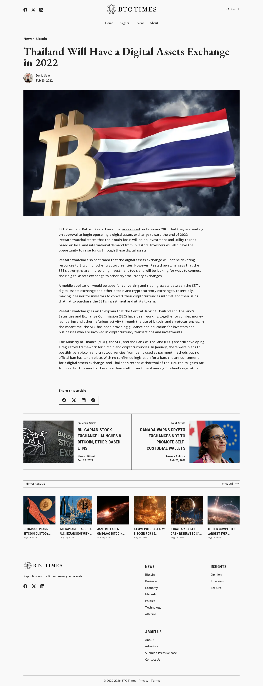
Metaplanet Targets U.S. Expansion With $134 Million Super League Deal (76, 531)
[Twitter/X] (33, 10)
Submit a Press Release (161, 652)
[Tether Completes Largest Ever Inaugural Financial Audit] (224, 510)
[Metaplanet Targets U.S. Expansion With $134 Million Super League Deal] (76, 510)
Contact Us (152, 659)
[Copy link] (93, 400)
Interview (217, 581)
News (140, 23)
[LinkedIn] (41, 10)
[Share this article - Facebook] (64, 400)
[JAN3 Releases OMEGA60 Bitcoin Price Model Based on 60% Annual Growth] (113, 510)
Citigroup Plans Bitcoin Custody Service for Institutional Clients (35, 531)
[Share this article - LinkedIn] (84, 400)
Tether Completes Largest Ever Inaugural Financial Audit (223, 531)
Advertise (151, 646)
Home (109, 23)
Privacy (143, 681)
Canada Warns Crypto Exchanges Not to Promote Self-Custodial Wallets (162, 439)
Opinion (216, 574)
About (154, 23)
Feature (216, 587)
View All (227, 483)
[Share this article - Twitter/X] (74, 400)
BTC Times (128, 681)
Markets (151, 594)
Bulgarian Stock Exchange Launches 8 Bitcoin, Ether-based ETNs (99, 439)
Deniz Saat (43, 75)
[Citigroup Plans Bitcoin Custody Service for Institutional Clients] (39, 510)
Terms (155, 681)
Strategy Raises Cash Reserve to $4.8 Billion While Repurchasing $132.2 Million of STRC (186, 531)
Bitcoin (41, 38)
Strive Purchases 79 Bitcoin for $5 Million (149, 531)
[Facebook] (25, 10)
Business (151, 581)
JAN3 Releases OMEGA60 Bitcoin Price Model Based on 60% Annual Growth (111, 531)
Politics (180, 456)
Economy (151, 587)
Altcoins (150, 614)
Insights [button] (124, 23)
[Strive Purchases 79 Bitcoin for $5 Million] (150, 510)
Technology (153, 607)
